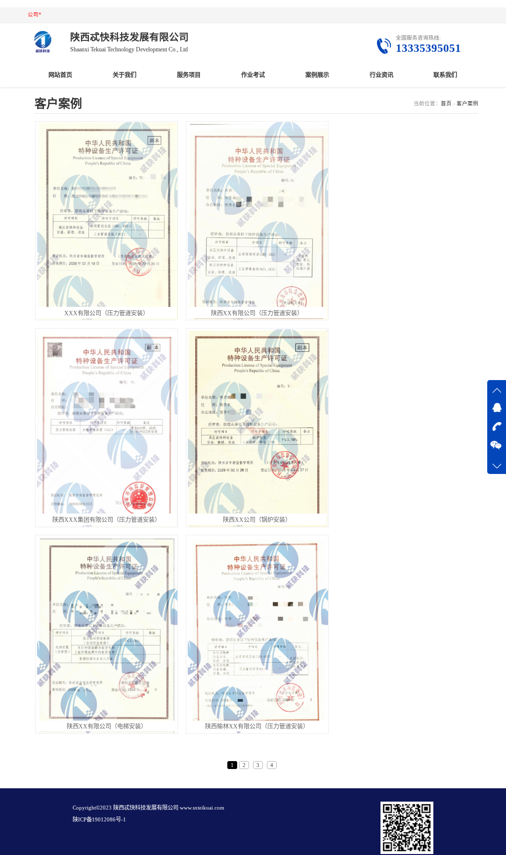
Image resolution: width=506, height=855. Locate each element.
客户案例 (467, 103)
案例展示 (317, 75)
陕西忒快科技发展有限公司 (145, 808)
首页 (446, 103)
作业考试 (253, 75)
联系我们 (445, 75)
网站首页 (60, 75)
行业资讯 (381, 75)
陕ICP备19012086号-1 (99, 819)
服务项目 (189, 75)
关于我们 (124, 75)
